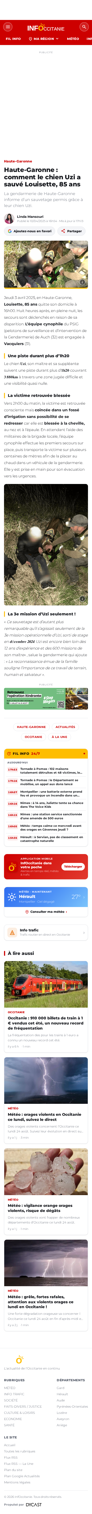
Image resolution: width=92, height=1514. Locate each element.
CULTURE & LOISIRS (19, 1413)
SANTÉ (9, 1425)
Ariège (62, 1425)
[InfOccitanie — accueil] (46, 27)
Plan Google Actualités (22, 1476)
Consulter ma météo (48, 911)
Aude (61, 1400)
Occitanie (33, 737)
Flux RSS (11, 1457)
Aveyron (63, 1419)
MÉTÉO (73, 39)
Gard (60, 1388)
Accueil (9, 1445)
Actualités (65, 727)
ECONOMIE (13, 1419)
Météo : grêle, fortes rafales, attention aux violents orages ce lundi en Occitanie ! (40, 1302)
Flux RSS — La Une (18, 1464)
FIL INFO (13, 39)
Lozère (62, 1413)
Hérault (62, 1394)
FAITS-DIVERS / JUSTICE (23, 1407)
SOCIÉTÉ (11, 1400)
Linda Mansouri (30, 217)
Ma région (43, 38)
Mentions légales (17, 1482)
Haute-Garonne (18, 161)
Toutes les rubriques (19, 1451)
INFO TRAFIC (14, 1394)
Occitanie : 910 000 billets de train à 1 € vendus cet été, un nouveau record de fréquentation (46, 1023)
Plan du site (13, 1470)
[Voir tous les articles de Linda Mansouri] (9, 219)
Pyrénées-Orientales (72, 1407)
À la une (59, 737)
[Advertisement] (46, 101)
